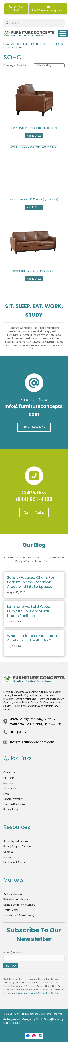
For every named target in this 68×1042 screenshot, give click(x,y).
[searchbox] (34, 23)
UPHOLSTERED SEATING (25, 44)
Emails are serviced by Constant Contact (38, 993)
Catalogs (8, 851)
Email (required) (14, 952)
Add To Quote (34, 135)
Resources (9, 783)
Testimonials (10, 788)
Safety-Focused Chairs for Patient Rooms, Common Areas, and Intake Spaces (30, 582)
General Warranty (13, 799)
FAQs (6, 793)
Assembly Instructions (15, 841)
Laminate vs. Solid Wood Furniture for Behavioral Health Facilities (28, 611)
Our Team (8, 777)
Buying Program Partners (17, 846)
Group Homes (10, 910)
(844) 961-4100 (18, 9)
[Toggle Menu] (62, 33)
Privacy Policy (10, 809)
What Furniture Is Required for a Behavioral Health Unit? (33, 638)
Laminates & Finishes (15, 862)
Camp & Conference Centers (19, 904)
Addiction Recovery (14, 894)
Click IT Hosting (11, 1022)
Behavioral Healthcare (15, 899)
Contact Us (9, 772)
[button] (28, 1036)
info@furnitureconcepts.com (48, 10)
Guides (7, 857)
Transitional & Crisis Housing (18, 915)
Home (6, 44)
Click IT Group (43, 1019)
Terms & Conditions (14, 804)
